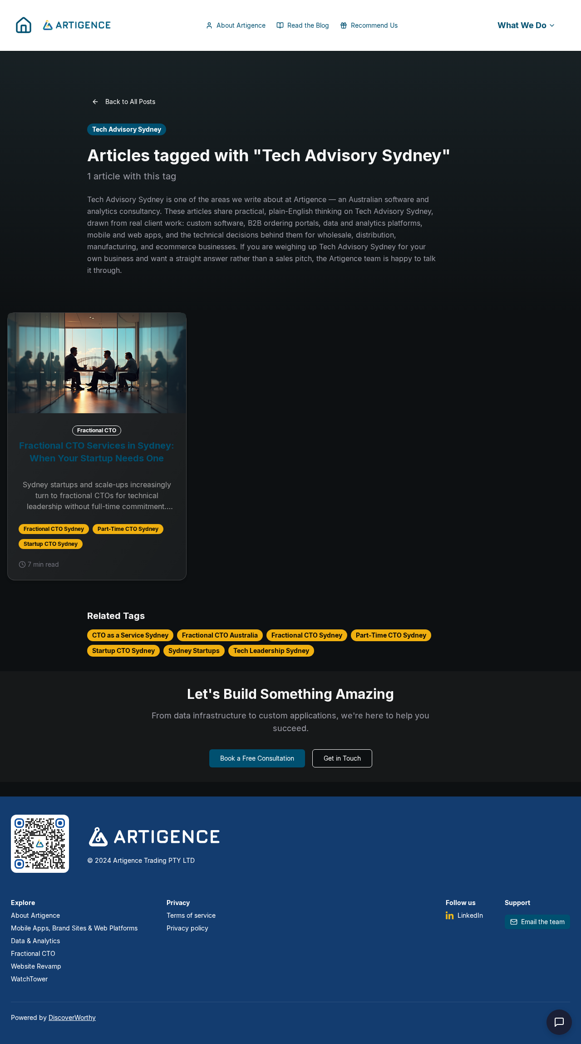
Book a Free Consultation (257, 758)
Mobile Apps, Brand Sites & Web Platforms (74, 928)
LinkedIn (470, 915)
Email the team (543, 921)
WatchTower (29, 979)
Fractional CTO (33, 953)
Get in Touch (342, 758)
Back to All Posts (130, 101)
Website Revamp (36, 966)
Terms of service (191, 915)
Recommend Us (374, 25)
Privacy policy (187, 928)
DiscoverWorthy (72, 1017)
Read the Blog (308, 25)
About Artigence (241, 25)
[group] (97, 446)
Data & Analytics (35, 941)
